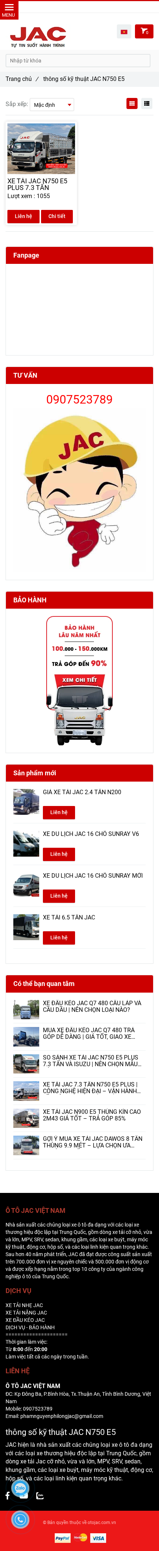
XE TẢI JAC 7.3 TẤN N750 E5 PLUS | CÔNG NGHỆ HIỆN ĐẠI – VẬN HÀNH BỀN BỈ (90, 1088)
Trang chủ (22, 78)
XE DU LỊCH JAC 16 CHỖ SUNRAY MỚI (93, 876)
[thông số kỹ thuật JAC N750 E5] (40, 1496)
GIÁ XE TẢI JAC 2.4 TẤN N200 (82, 792)
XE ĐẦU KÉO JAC (25, 1320)
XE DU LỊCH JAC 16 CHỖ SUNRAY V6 (91, 834)
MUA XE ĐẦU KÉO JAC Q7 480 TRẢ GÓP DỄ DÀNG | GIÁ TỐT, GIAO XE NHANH (89, 1033)
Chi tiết (56, 216)
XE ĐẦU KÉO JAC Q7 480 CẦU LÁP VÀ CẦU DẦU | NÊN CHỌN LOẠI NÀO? (92, 1006)
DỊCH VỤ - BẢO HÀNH (30, 1327)
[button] (124, 31)
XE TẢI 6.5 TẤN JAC (69, 917)
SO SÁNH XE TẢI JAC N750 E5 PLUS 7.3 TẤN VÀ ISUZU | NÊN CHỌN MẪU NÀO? (90, 1061)
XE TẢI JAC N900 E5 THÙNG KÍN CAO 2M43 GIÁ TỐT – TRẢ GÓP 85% (92, 1115)
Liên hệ (23, 216)
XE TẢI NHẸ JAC (24, 1305)
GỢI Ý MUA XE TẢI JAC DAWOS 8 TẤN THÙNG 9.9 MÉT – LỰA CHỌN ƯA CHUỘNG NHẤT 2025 (92, 1142)
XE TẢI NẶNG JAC (26, 1313)
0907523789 (90, 6)
